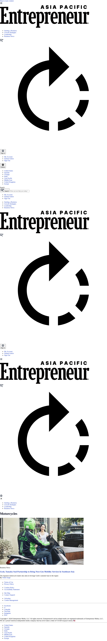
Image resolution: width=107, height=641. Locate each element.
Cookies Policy (9, 588)
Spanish (6, 173)
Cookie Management (11, 600)
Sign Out (7, 160)
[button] (53, 359)
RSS (5, 615)
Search (2, 187)
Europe (6, 184)
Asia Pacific (8, 178)
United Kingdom (9, 182)
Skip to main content (7, 1)
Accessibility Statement (12, 589)
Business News (9, 36)
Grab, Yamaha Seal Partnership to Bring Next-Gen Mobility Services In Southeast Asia (37, 572)
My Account (8, 157)
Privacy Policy (9, 584)
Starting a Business (10, 31)
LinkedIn (7, 609)
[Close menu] (1, 499)
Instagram (7, 613)
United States (8, 171)
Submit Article (9, 159)
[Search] (1, 41)
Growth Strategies (10, 32)
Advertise (7, 598)
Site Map (7, 593)
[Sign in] (1, 496)
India (6, 176)
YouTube (7, 611)
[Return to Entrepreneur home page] (44, 27)
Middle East (8, 180)
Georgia (7, 174)
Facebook (7, 606)
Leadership (7, 34)
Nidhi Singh (6, 578)
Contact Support (9, 595)
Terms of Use (8, 582)
